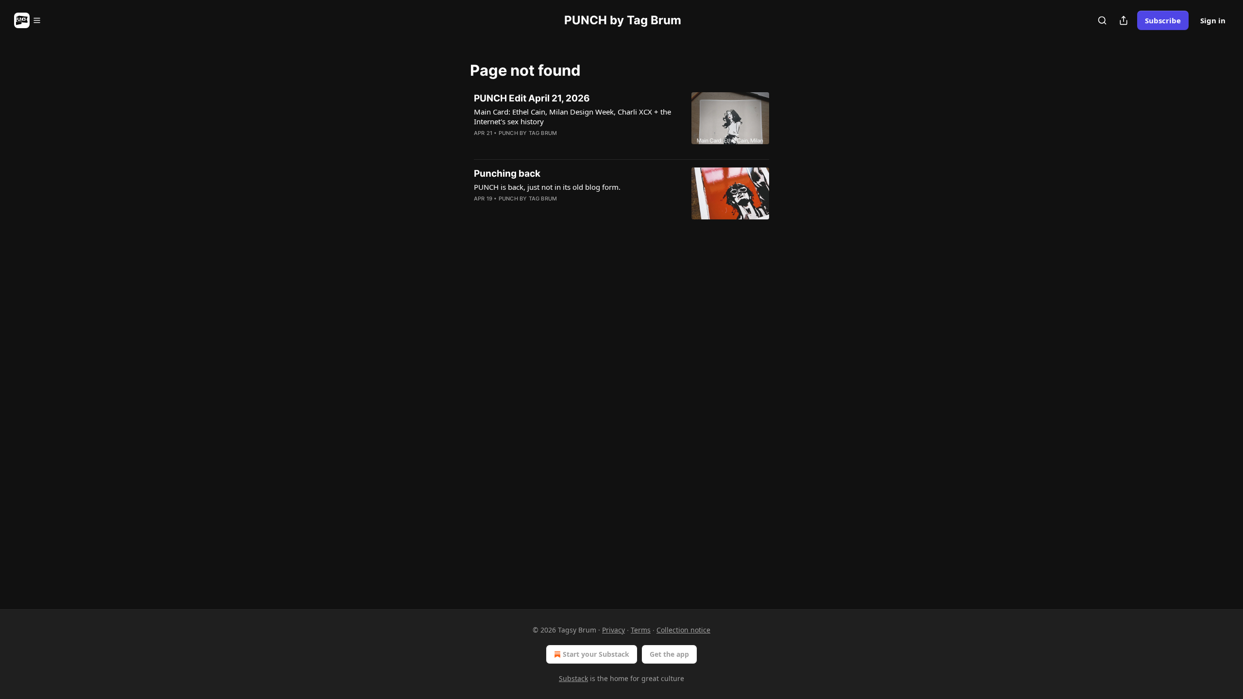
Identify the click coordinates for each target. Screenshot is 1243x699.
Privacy (613, 629)
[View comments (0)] (544, 145)
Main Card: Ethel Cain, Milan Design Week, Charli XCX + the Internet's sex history (572, 116)
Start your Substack (596, 654)
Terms (641, 629)
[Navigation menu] (27, 20)
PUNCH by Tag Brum (528, 133)
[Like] (480, 145)
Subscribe (1163, 20)
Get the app (669, 654)
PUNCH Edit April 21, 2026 (532, 98)
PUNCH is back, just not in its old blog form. (547, 187)
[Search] (1102, 20)
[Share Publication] (1123, 20)
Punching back (507, 173)
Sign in (1213, 20)
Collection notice (683, 629)
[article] (621, 121)
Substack (573, 678)
